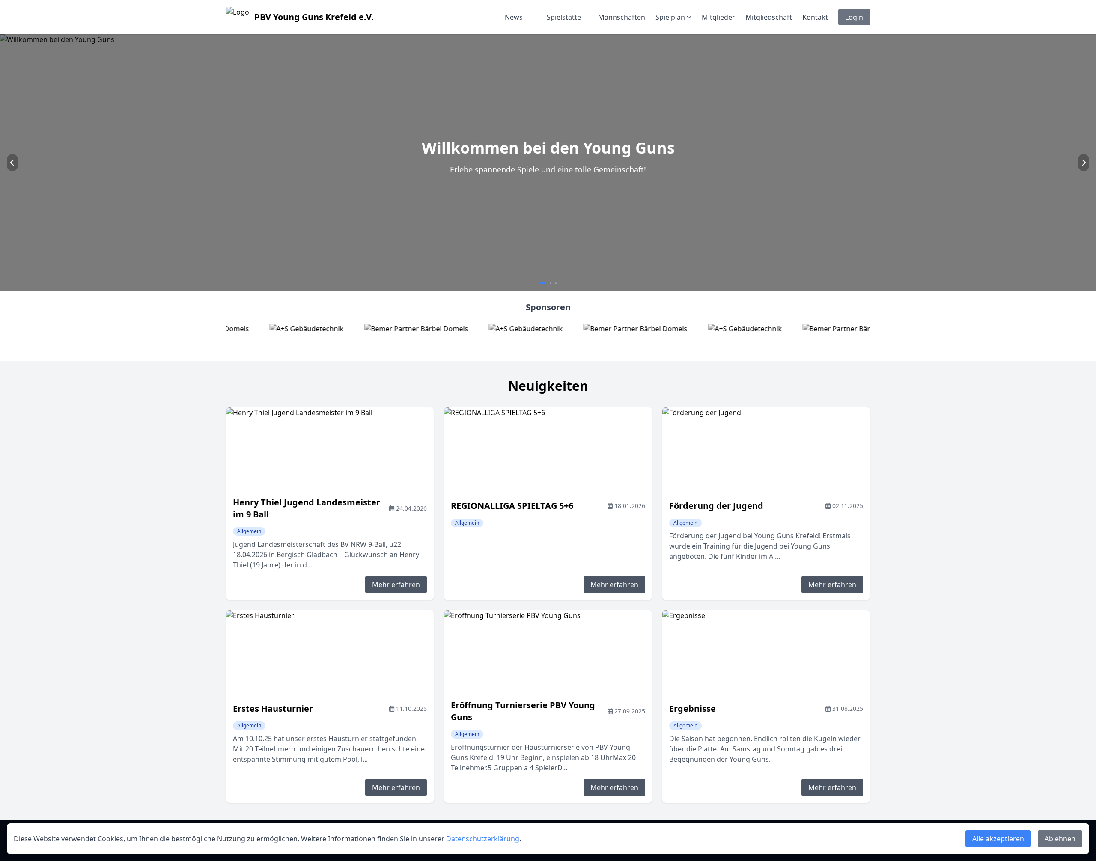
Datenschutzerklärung (482, 838)
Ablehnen (1060, 838)
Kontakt (815, 17)
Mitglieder (718, 17)
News (514, 17)
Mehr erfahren (396, 584)
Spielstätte (564, 17)
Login (854, 17)
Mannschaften (621, 17)
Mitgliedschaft (768, 17)
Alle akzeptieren (998, 838)
